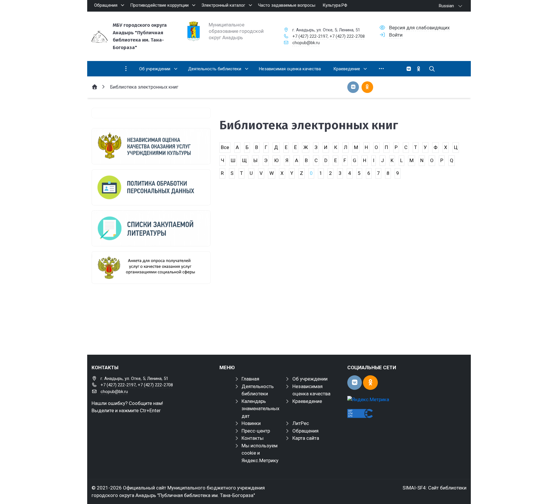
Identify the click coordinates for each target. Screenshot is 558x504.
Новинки (251, 423)
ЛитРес (300, 423)
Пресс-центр (256, 431)
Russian (446, 5)
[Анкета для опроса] (151, 268)
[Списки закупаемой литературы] (151, 228)
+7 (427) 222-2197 (310, 36)
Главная (250, 379)
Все (225, 147)
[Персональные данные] (151, 187)
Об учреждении (310, 379)
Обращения (305, 431)
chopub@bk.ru (306, 42)
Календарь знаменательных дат (260, 408)
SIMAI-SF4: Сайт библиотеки (434, 488)
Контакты (253, 438)
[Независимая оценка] (151, 146)
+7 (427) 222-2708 (347, 36)
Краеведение (307, 401)
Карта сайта (305, 438)
